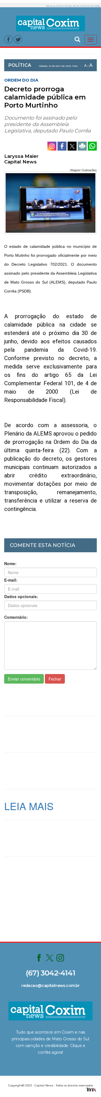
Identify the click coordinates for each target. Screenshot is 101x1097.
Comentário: (16, 617)
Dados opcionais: (21, 596)
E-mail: (10, 580)
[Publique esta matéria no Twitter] (73, 145)
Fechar (55, 679)
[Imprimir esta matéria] (83, 145)
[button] (77, 38)
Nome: (10, 563)
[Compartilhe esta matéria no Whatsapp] (92, 145)
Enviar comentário (24, 679)
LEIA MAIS (29, 806)
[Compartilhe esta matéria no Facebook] (63, 145)
